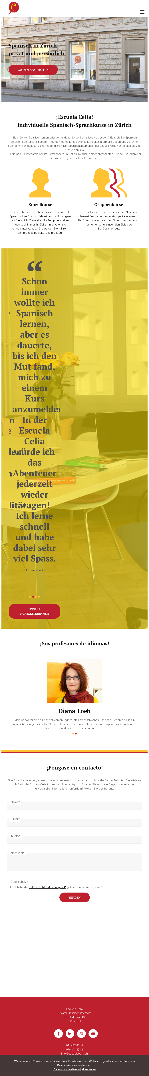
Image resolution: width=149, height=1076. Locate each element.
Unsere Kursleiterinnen (34, 611)
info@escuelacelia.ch (74, 1053)
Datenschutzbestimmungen (46, 887)
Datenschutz (19, 881)
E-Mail (15, 819)
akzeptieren (89, 1069)
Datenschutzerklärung (66, 1069)
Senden (75, 897)
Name (15, 802)
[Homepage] (61, 8)
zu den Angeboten (33, 70)
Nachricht (17, 853)
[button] (30, 597)
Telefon (15, 836)
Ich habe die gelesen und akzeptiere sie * (57, 887)
